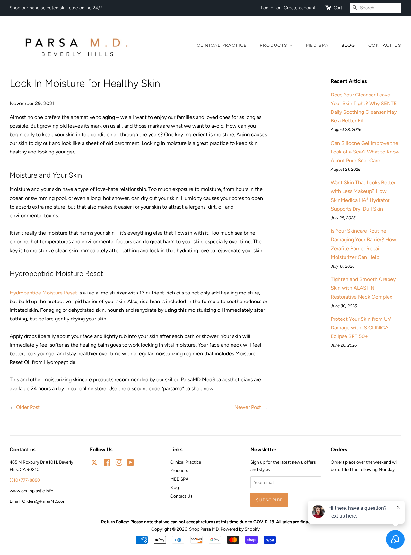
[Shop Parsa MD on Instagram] (118, 463)
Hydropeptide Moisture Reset (43, 293)
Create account (300, 8)
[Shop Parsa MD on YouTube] (130, 463)
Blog (348, 45)
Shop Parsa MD (204, 529)
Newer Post (247, 407)
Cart (338, 8)
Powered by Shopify (240, 529)
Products (274, 45)
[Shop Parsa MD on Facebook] (107, 463)
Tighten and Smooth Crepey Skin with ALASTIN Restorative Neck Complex (363, 288)
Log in (267, 8)
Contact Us (384, 45)
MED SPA (317, 45)
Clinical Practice (222, 45)
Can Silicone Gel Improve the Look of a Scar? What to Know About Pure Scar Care (365, 151)
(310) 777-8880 (25, 480)
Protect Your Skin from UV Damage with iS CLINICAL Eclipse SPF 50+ (361, 327)
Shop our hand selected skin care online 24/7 (56, 8)
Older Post (28, 407)
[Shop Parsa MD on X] (94, 463)
